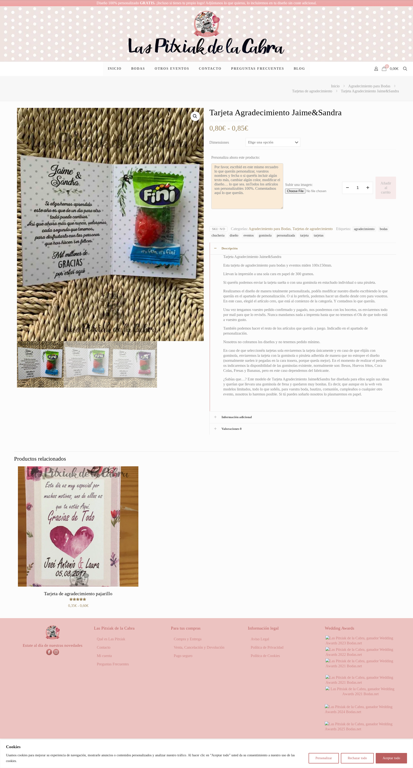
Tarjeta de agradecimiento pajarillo (78, 593)
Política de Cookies (265, 656)
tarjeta (304, 235)
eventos (249, 235)
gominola (265, 235)
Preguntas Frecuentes (113, 664)
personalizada (286, 235)
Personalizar (323, 758)
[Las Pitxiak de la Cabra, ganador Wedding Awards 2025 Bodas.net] (360, 729)
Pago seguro (183, 656)
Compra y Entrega (187, 639)
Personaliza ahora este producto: (235, 157)
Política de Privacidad (267, 647)
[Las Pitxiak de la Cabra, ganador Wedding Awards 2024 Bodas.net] (360, 712)
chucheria (218, 235)
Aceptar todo (391, 758)
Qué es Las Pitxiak (111, 639)
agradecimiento (364, 229)
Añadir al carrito (385, 187)
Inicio (335, 86)
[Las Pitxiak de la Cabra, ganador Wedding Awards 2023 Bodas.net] (360, 643)
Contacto (103, 647)
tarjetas (318, 235)
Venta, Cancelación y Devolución (199, 647)
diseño (234, 235)
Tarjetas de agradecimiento (312, 91)
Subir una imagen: (299, 185)
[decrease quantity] (347, 188)
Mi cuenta (104, 656)
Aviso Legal (260, 639)
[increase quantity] (368, 188)
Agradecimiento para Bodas (369, 86)
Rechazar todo (357, 758)
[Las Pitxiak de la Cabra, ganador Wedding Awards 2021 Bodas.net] (360, 666)
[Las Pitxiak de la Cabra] (206, 33)
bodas (383, 229)
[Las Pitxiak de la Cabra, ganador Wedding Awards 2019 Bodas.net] (360, 694)
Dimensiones (219, 142)
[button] (195, 116)
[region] (206, 754)
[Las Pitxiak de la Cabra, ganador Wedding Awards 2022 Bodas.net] (360, 654)
